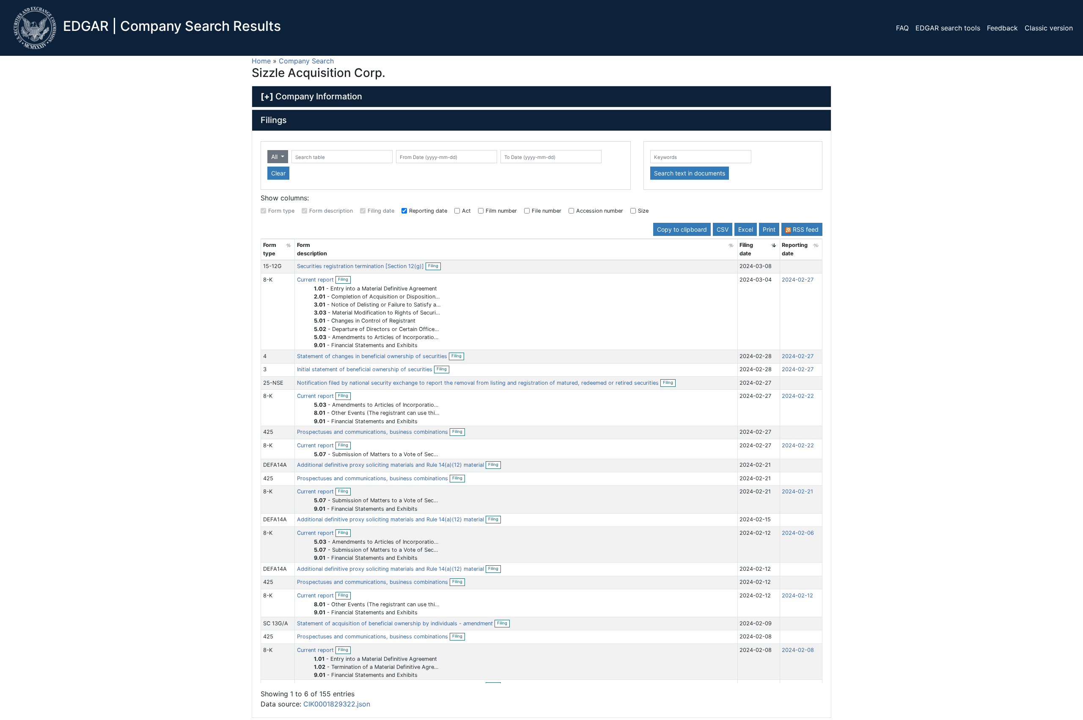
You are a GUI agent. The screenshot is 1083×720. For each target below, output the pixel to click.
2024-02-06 (798, 533)
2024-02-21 (797, 491)
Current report (316, 280)
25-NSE (273, 383)
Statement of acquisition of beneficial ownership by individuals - (395, 623)
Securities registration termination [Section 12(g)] (361, 266)
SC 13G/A (275, 623)
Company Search (306, 61)
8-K (267, 280)
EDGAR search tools (947, 28)
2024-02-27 (798, 280)
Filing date (381, 211)
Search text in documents (689, 173)
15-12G (272, 266)
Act (466, 211)
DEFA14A (275, 465)
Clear (278, 173)
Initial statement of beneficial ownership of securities (365, 369)
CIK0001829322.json (336, 704)
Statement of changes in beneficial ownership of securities (373, 356)
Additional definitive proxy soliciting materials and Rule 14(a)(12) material (391, 465)
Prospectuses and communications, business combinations (373, 432)
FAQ (902, 28)
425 (268, 432)
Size (643, 211)
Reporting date (428, 211)
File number (546, 211)
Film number (501, 211)
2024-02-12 (797, 595)
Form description (331, 211)
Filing (434, 266)
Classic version (1049, 28)
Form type (281, 211)
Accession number (599, 211)
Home (261, 61)
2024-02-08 (798, 650)
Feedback (1002, 28)
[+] (267, 96)
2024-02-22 (798, 396)
